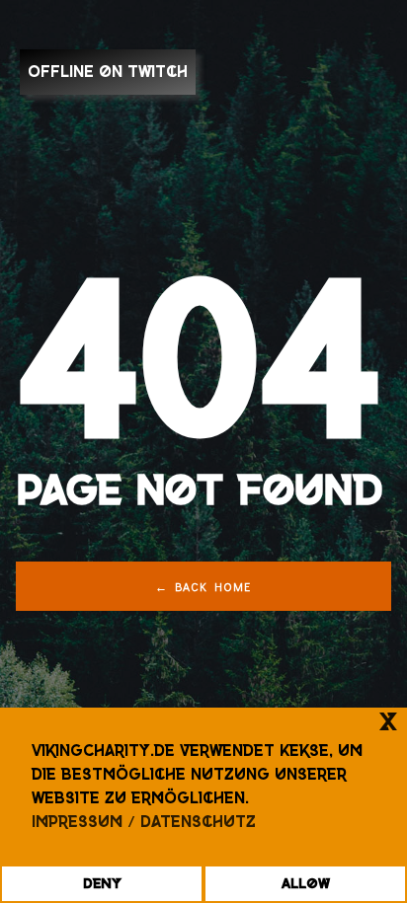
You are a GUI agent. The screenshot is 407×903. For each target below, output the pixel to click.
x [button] (388, 722)
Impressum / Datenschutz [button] (144, 821)
